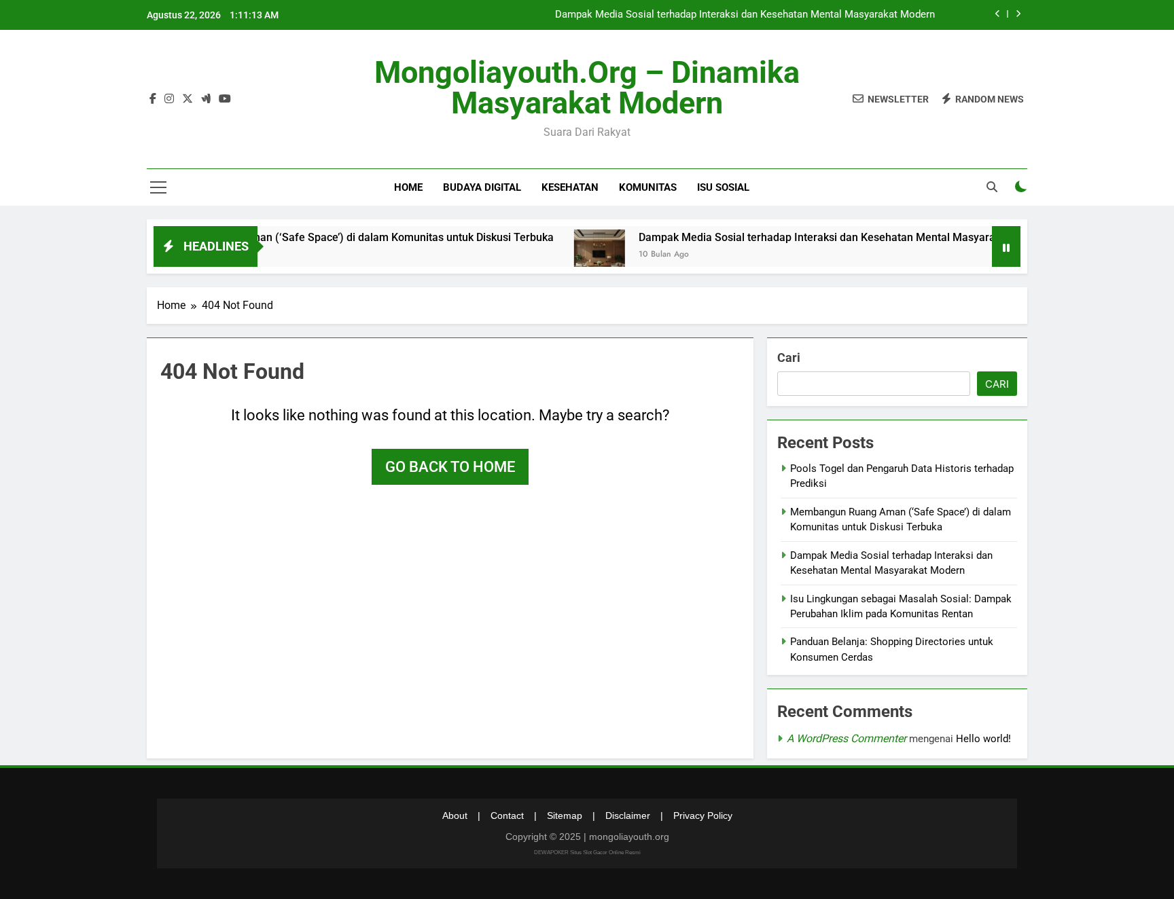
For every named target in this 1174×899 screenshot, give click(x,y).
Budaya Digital (482, 187)
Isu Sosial (723, 187)
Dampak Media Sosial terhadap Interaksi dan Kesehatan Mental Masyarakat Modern (745, 15)
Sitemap (564, 815)
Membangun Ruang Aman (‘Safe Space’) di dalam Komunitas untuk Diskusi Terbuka (325, 237)
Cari (788, 357)
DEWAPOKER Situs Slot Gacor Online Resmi (587, 852)
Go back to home (450, 466)
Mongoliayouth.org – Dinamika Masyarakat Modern (587, 87)
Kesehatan (570, 187)
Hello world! (983, 739)
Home (408, 187)
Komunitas (648, 187)
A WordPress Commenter (846, 738)
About (454, 815)
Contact (507, 815)
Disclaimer (627, 815)
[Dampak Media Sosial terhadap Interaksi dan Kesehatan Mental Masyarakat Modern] (575, 255)
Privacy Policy (702, 815)
